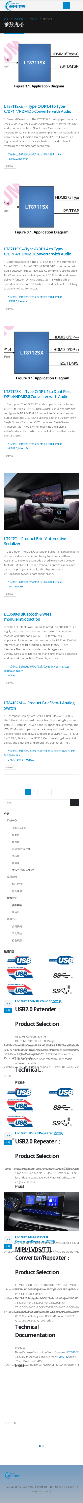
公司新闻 (17, 926)
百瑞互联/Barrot (21, 849)
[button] (40, 1446)
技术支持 (34, 154)
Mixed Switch (25, 448)
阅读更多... (10, 166)
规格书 (19, 671)
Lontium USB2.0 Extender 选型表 (38, 1001)
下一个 (54, 792)
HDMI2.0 (12, 158)
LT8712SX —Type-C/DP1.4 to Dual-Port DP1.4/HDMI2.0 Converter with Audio (37, 394)
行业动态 (17, 940)
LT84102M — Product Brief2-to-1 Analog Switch (39, 705)
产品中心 (12, 154)
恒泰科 (15, 835)
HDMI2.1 (20, 759)
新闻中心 (12, 919)
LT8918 (71, 1352)
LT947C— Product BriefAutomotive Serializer (35, 541)
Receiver (23, 158)
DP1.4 (11, 759)
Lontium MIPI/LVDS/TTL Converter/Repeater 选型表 (35, 1239)
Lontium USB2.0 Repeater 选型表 (39, 1133)
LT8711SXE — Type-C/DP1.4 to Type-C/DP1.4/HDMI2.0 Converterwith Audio (37, 109)
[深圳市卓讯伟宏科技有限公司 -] (15, 6)
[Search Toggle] (76, 5)
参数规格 (23, 154)
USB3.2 (30, 759)
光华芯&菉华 (19, 827)
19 (47, 792)
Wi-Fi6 (11, 675)
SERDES (19, 586)
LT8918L (63, 1356)
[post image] (41, 69)
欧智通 (15, 841)
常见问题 (17, 933)
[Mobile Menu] (66, 5)
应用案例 (45, 666)
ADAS (11, 586)
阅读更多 (20, 1082)
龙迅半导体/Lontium (51, 154)
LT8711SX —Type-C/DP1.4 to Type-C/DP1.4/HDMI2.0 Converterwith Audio (37, 251)
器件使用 (34, 666)
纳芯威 (15, 856)
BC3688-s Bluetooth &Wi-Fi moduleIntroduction (27, 616)
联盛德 (15, 863)
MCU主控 (17, 884)
